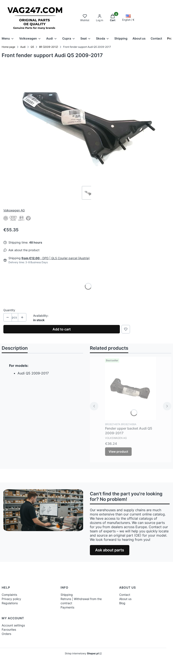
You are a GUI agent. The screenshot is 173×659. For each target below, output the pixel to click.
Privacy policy (11, 599)
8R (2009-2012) (48, 46)
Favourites (9, 629)
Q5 (32, 46)
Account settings (13, 625)
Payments (67, 607)
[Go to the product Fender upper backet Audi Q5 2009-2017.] (130, 388)
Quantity (9, 310)
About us (125, 599)
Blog (122, 603)
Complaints (9, 594)
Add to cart (62, 329)
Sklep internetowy (82, 653)
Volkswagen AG (14, 210)
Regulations (10, 603)
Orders (6, 634)
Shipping (67, 594)
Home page (8, 46)
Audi (23, 46)
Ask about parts (109, 550)
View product (118, 451)
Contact (124, 594)
